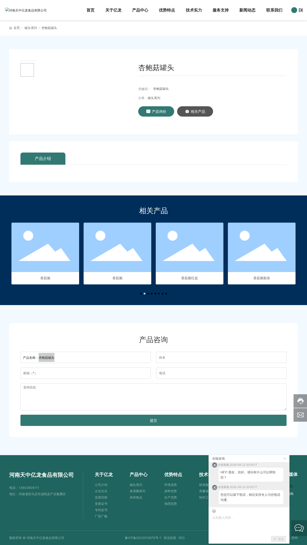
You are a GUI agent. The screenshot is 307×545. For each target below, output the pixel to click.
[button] (141, 294)
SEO (181, 538)
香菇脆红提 (189, 278)
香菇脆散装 (261, 278)
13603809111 (29, 488)
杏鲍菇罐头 (161, 89)
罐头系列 (30, 28)
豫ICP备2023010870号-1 (143, 538)
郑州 (294, 538)
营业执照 (170, 538)
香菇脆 (45, 278)
